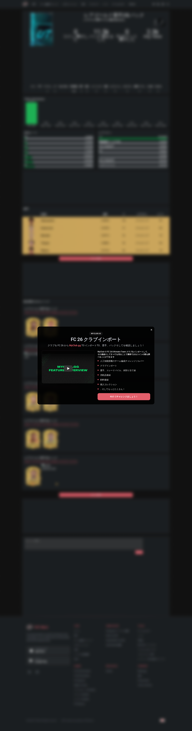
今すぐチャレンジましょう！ (124, 396)
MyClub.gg (75, 345)
